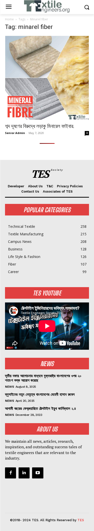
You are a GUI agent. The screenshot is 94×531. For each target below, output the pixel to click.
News (9, 386)
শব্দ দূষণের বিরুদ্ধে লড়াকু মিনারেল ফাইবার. (39, 126)
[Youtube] (37, 472)
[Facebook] (10, 472)
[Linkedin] (24, 472)
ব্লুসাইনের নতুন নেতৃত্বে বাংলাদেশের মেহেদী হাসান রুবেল (40, 394)
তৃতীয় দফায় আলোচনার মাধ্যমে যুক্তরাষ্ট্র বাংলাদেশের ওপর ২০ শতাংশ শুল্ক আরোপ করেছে (43, 378)
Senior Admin (15, 133)
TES (80, 520)
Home (9, 19)
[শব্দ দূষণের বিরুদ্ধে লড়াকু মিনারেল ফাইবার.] (47, 78)
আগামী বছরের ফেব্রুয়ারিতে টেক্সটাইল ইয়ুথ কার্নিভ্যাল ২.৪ (40, 408)
